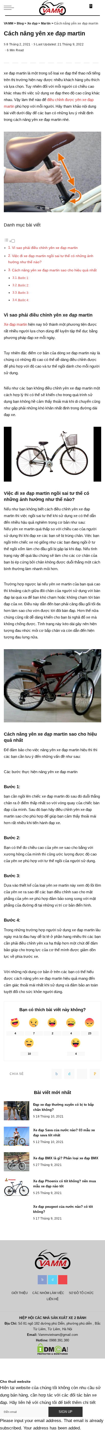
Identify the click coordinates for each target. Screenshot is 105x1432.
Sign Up (65, 1412)
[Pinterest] (82, 1074)
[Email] (95, 1074)
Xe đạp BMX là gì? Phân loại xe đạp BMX (65, 1158)
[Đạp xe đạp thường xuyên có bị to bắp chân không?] (16, 1110)
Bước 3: (23, 293)
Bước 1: (23, 278)
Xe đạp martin (15, 324)
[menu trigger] (10, 7)
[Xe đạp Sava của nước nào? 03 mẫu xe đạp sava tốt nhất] (16, 1136)
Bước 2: (23, 285)
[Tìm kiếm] (96, 7)
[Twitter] (69, 1074)
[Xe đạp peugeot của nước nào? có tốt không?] (16, 1212)
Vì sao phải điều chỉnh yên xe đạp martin (45, 248)
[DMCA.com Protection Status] (52, 1349)
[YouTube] (62, 1279)
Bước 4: (23, 300)
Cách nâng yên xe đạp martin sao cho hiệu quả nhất (54, 270)
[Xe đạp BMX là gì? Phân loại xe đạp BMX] (16, 1161)
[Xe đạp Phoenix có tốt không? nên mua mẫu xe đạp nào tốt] (16, 1187)
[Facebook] (56, 1074)
